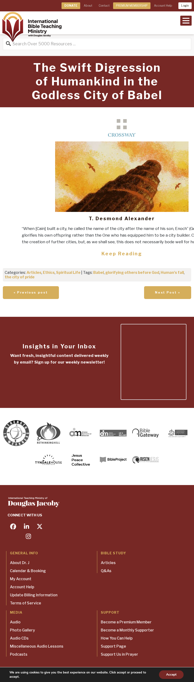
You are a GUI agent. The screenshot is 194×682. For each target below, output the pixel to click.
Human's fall (172, 272)
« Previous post (31, 292)
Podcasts (18, 654)
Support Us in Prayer (119, 654)
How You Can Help (116, 638)
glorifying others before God (132, 272)
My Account (20, 579)
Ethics (49, 272)
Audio (15, 622)
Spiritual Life (68, 272)
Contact (104, 5)
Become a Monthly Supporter (127, 630)
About (88, 5)
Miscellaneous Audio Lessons (36, 646)
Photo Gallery (22, 630)
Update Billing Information (33, 595)
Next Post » (167, 292)
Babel (98, 272)
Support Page (113, 646)
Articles (33, 272)
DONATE (70, 5)
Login (185, 5)
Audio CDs (19, 638)
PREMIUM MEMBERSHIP (132, 5)
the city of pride (20, 277)
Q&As (106, 571)
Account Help (163, 5)
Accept (171, 674)
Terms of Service (25, 603)
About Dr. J (19, 563)
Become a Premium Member (126, 622)
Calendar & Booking (28, 571)
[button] (186, 20)
